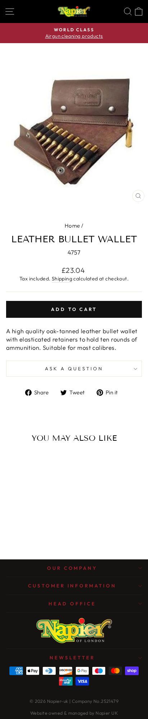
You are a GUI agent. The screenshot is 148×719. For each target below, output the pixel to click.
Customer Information (72, 586)
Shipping (62, 278)
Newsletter (72, 657)
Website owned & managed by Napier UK (74, 713)
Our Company (72, 568)
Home (72, 225)
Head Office (72, 603)
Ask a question (74, 368)
